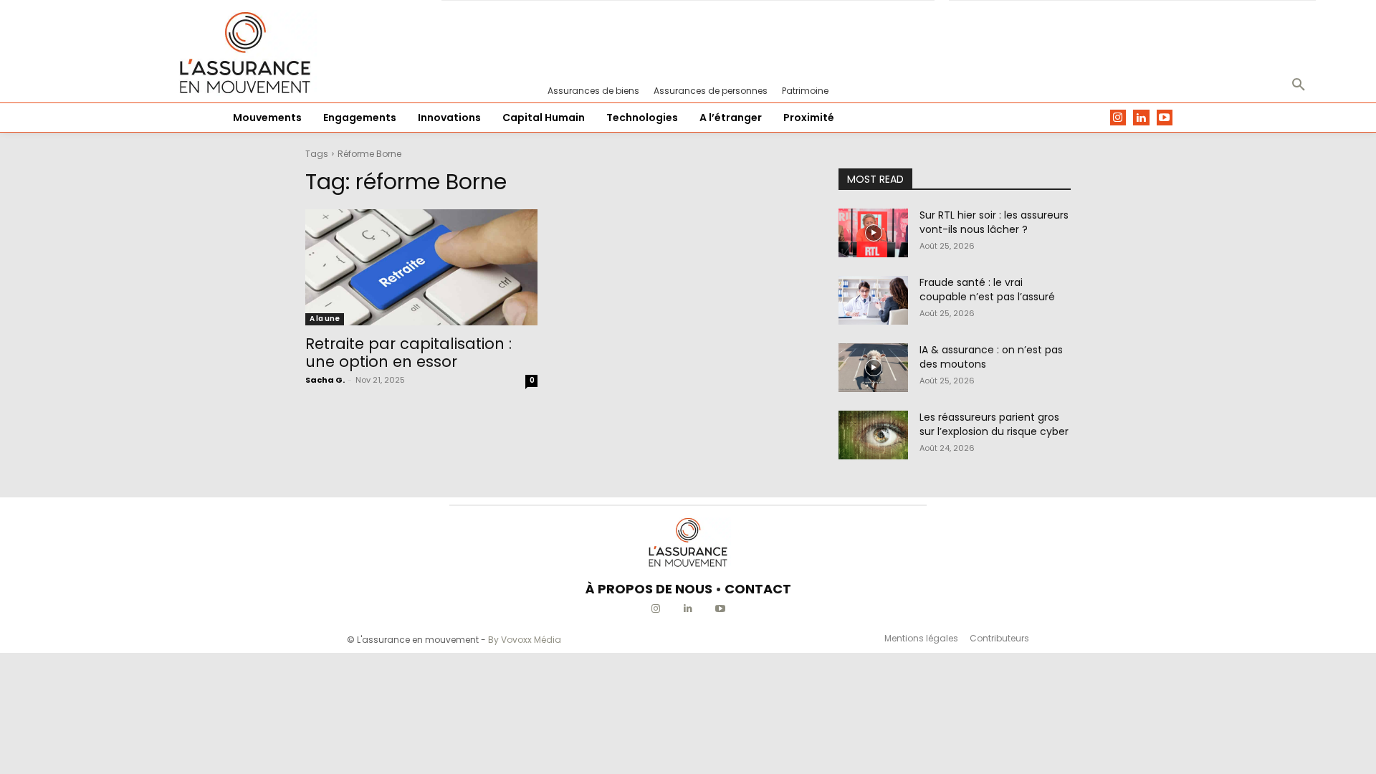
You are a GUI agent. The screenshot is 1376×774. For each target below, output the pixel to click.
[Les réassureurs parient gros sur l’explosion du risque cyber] (873, 435)
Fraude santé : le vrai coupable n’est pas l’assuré (987, 289)
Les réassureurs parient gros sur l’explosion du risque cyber (994, 424)
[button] (1298, 85)
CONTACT (758, 589)
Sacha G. (325, 380)
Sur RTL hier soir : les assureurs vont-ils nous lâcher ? (994, 222)
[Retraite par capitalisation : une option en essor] (421, 267)
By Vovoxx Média (524, 640)
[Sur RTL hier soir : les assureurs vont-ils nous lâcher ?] (873, 233)
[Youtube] (1165, 118)
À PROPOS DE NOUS (649, 589)
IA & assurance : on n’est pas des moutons (991, 357)
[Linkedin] (1141, 118)
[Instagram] (1118, 118)
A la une (325, 318)
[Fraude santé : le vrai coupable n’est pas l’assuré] (873, 300)
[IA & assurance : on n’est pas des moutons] (873, 367)
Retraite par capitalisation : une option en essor (408, 352)
